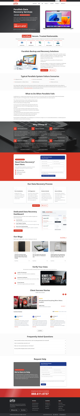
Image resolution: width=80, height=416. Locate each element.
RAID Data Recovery (35, 404)
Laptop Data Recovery (35, 408)
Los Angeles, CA (47, 404)
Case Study (63, 306)
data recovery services (28, 88)
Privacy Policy (44, 173)
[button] (53, 278)
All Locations (47, 408)
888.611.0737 (40, 394)
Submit (43, 384)
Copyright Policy (60, 406)
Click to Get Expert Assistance (48, 175)
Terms (47, 173)
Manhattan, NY (47, 403)
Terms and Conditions (61, 404)
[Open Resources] (65, 3)
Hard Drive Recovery (35, 403)
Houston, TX (47, 406)
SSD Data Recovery (35, 406)
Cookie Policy (60, 408)
